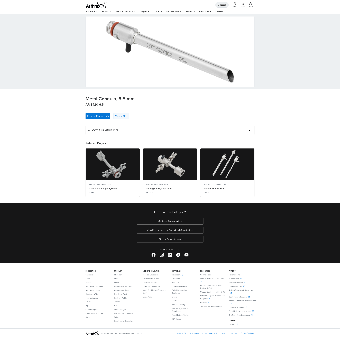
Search (221, 4)
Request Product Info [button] (98, 116)
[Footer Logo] (92, 333)
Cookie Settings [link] (247, 333)
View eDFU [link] (121, 116)
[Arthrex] (96, 5)
